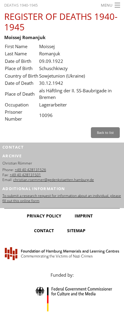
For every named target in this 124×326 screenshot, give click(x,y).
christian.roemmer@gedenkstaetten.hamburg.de (53, 179)
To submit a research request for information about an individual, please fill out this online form (61, 198)
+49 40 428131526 (30, 169)
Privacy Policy (44, 216)
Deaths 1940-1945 (21, 5)
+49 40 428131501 (25, 174)
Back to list (105, 132)
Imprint (84, 216)
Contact (44, 230)
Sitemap (76, 230)
